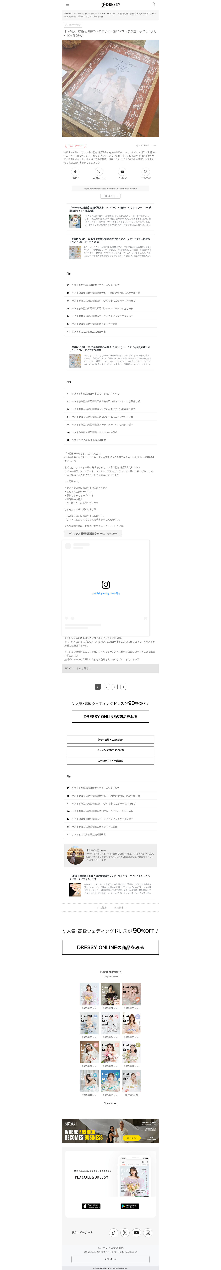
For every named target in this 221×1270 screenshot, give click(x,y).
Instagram (145, 178)
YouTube (122, 178)
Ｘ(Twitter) (98, 178)
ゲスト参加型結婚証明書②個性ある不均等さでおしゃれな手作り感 (106, 293)
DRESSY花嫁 (75, 25)
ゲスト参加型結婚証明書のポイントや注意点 (94, 324)
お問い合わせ (110, 1259)
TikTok (75, 178)
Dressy (110, 5)
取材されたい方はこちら (129, 1252)
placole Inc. (108, 1268)
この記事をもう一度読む (110, 760)
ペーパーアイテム (109, 13)
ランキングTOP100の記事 (110, 750)
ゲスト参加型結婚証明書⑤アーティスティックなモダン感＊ (102, 316)
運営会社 (87, 1252)
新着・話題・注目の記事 (110, 739)
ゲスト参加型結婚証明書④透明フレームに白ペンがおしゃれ (102, 308)
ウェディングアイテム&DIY (87, 13)
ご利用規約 (96, 1252)
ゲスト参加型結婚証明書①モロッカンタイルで (95, 285)
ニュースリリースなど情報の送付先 (110, 1248)
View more (110, 1103)
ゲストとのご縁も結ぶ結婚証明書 (89, 331)
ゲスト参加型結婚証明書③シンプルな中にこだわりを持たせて (103, 300)
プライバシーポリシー (110, 1252)
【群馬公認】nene (96, 850)
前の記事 (100, 907)
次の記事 (120, 907)
